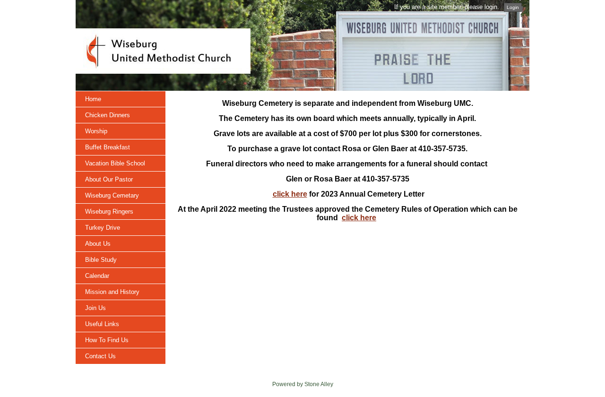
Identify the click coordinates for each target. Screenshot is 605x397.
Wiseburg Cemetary (112, 195)
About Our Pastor (109, 179)
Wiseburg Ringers (109, 211)
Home (93, 99)
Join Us (95, 307)
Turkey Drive (102, 227)
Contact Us (100, 356)
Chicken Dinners (107, 115)
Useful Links (102, 324)
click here (290, 194)
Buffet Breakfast (107, 147)
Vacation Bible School (115, 163)
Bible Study (101, 259)
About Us (98, 243)
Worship (96, 131)
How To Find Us (107, 340)
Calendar (97, 275)
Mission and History (112, 291)
